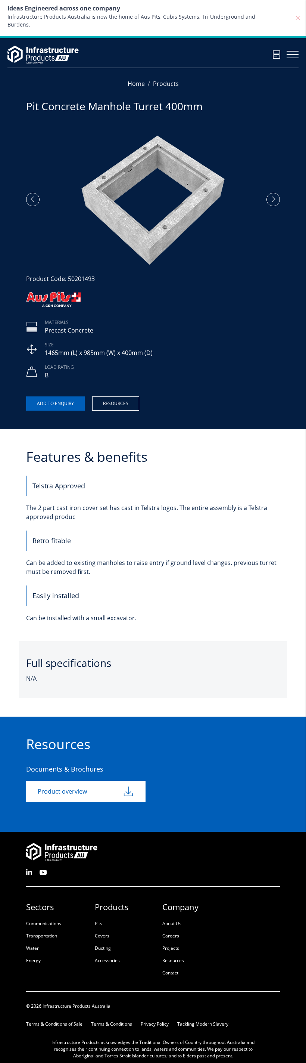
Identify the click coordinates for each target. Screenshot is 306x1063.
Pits (98, 923)
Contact (170, 973)
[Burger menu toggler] (293, 54)
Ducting (103, 948)
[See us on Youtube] (43, 871)
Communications (43, 923)
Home (136, 84)
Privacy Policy (155, 1024)
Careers (170, 936)
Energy (33, 960)
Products (166, 84)
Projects (170, 948)
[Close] (297, 18)
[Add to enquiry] (55, 403)
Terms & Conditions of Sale (54, 1024)
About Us (171, 923)
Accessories (107, 960)
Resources (115, 403)
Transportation (41, 936)
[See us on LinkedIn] (29, 871)
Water (32, 948)
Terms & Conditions (111, 1024)
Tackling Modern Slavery (202, 1024)
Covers (102, 936)
